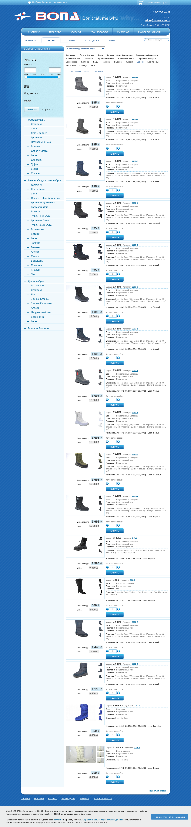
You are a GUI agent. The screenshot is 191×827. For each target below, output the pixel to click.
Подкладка (30, 93)
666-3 (132, 580)
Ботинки (85, 62)
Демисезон (71, 55)
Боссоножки (71, 62)
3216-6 (137, 748)
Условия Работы (149, 31)
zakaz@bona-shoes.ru (157, 20)
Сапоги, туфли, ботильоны (120, 55)
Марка (27, 100)
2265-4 (135, 496)
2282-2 (135, 664)
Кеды (95, 62)
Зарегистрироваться (54, 2)
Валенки (118, 62)
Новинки (55, 31)
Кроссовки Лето (73, 58)
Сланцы (83, 65)
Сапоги (140, 62)
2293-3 (135, 371)
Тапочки (106, 62)
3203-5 (137, 706)
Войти (36, 2)
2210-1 (135, 203)
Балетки (89, 58)
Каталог (75, 31)
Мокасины (71, 65)
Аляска (129, 62)
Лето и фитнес (87, 55)
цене (86, 71)
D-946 (134, 538)
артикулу (99, 71)
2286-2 (135, 622)
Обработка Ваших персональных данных (103, 819)
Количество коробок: (114, 103)
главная (34, 31)
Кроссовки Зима (126, 58)
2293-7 (135, 454)
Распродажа (99, 31)
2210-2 (135, 245)
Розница (123, 31)
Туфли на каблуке (105, 58)
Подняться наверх (157, 791)
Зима (100, 55)
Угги (93, 65)
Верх (26, 86)
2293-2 (135, 329)
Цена (27, 64)
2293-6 (135, 287)
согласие (58, 819)
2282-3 (135, 77)
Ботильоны (152, 62)
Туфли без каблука (146, 58)
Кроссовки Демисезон (147, 55)
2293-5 (135, 413)
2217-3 (135, 119)
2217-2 (135, 161)
